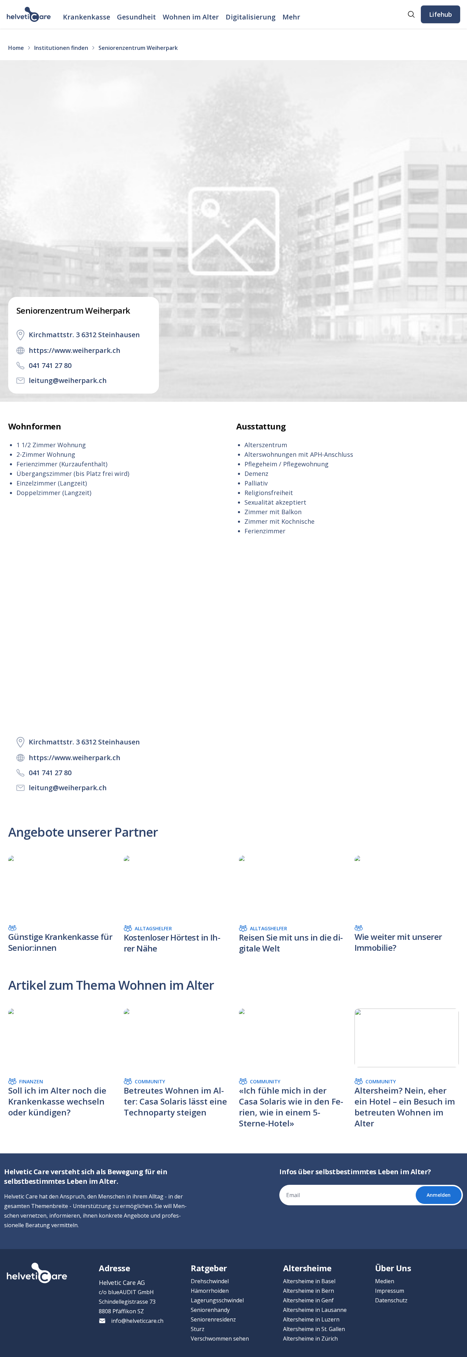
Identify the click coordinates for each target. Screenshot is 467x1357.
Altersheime (307, 1268)
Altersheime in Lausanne (315, 1310)
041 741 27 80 (50, 365)
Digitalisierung (251, 17)
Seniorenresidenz (213, 1319)
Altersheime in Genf (308, 1300)
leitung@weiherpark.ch (68, 380)
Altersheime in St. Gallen (314, 1329)
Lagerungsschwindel (217, 1300)
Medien (384, 1281)
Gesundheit (136, 17)
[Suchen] (411, 14)
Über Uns (393, 1268)
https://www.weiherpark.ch (74, 350)
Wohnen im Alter (191, 17)
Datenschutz (391, 1300)
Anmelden (439, 1195)
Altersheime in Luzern (311, 1319)
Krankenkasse (86, 17)
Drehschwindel (210, 1281)
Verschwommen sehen (220, 1338)
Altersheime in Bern (308, 1290)
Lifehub (440, 14)
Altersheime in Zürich (310, 1338)
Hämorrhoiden (210, 1290)
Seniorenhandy (210, 1310)
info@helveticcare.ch (137, 1321)
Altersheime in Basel (309, 1281)
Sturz (197, 1329)
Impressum (389, 1290)
